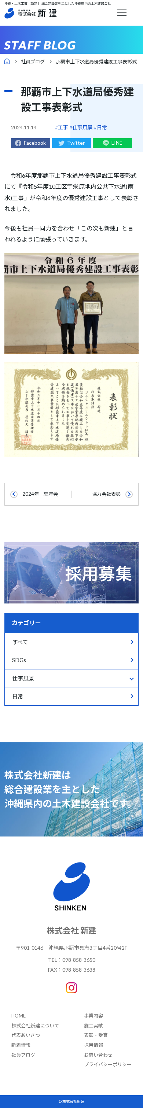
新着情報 (20, 1045)
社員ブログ (33, 61)
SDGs (19, 660)
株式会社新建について (35, 1025)
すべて (20, 642)
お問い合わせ (98, 1055)
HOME (18, 1016)
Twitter (76, 143)
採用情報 (93, 1045)
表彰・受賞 (96, 1035)
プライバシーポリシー (108, 1064)
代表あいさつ (25, 1035)
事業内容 (93, 1016)
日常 (17, 696)
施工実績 (93, 1025)
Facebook (35, 143)
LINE (116, 143)
